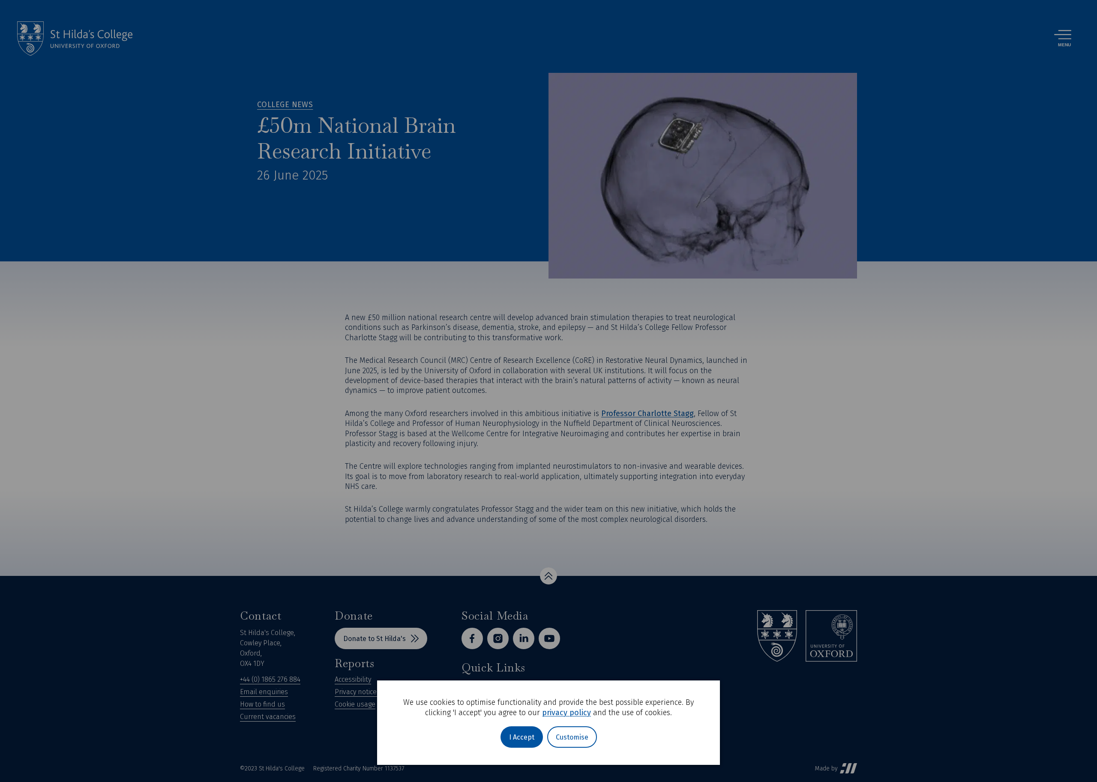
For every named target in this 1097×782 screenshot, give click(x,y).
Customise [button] (572, 737)
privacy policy (566, 712)
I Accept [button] (521, 737)
